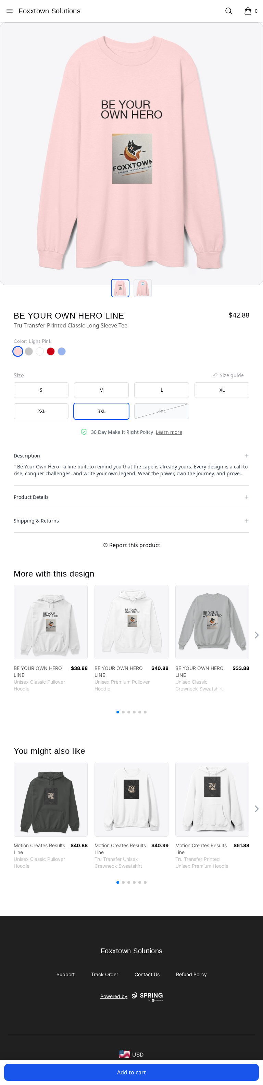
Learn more (169, 432)
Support (66, 974)
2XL (41, 411)
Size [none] (19, 375)
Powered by (113, 996)
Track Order (104, 974)
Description (27, 455)
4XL (162, 411)
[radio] (41, 390)
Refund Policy (191, 974)
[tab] (120, 288)
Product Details (31, 497)
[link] (50, 622)
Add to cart (131, 1072)
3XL (101, 411)
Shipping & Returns (36, 520)
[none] (228, 375)
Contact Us (147, 974)
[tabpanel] (131, 153)
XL (222, 390)
